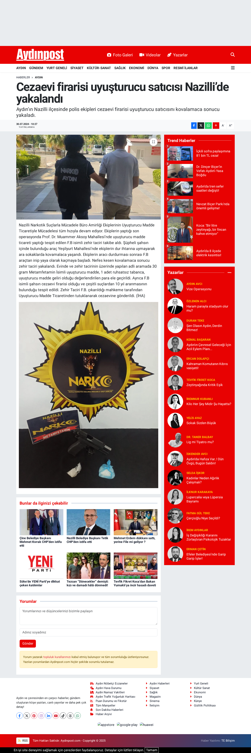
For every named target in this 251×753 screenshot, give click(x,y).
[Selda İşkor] (175, 477)
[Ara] (233, 55)
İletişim (154, 705)
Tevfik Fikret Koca (200, 380)
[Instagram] (41, 715)
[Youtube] (56, 715)
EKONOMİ (136, 68)
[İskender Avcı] (175, 458)
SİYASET (77, 68)
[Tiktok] (63, 715)
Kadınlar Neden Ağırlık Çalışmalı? (202, 480)
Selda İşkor (195, 473)
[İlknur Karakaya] (175, 496)
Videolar (153, 54)
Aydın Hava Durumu (108, 688)
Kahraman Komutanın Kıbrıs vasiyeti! (207, 366)
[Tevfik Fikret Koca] (175, 382)
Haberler (23, 77)
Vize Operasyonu (198, 289)
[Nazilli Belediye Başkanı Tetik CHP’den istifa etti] (88, 522)
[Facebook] (19, 715)
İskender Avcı (196, 454)
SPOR (166, 68)
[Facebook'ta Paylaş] (194, 125)
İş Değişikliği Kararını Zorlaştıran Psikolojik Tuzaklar (208, 537)
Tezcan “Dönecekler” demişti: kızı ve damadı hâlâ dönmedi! (88, 583)
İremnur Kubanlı (199, 399)
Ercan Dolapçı (197, 358)
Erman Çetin (196, 549)
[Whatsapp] (77, 715)
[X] (27, 715)
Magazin (155, 696)
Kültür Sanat (202, 688)
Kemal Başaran (198, 339)
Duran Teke (195, 320)
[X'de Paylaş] (200, 125)
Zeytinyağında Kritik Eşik (204, 385)
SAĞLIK (120, 68)
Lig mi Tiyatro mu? (200, 442)
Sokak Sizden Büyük (201, 423)
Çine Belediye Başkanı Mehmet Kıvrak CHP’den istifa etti (41, 541)
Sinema (154, 701)
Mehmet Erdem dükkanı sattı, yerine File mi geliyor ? (134, 540)
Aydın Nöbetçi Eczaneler (112, 683)
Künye (198, 701)
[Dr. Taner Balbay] (175, 439)
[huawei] (146, 724)
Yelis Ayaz (194, 418)
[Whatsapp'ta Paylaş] (208, 125)
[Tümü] (229, 272)
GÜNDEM (36, 68)
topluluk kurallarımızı (57, 657)
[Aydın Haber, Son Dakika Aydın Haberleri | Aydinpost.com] (40, 55)
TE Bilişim (228, 740)
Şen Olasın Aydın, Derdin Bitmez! (204, 328)
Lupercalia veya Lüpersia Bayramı (204, 499)
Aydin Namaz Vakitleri (110, 692)
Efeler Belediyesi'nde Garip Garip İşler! (206, 556)
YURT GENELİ (56, 68)
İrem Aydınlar (197, 530)
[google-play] (127, 724)
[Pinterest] (34, 715)
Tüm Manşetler (105, 705)
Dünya (198, 696)
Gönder (27, 643)
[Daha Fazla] (216, 125)
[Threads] (70, 715)
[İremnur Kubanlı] (175, 401)
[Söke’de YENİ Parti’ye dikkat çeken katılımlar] (41, 565)
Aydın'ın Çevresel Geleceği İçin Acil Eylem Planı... (208, 347)
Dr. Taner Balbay (199, 437)
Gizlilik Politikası (205, 705)
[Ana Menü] (233, 68)
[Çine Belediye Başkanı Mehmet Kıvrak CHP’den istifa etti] (41, 522)
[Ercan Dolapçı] (175, 363)
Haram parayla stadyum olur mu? (207, 308)
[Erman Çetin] (175, 553)
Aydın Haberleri (160, 683)
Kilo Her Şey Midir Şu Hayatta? (208, 404)
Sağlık (154, 692)
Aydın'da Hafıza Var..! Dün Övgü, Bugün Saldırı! (205, 461)
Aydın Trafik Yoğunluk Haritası (115, 696)
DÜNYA (152, 68)
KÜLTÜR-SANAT (99, 68)
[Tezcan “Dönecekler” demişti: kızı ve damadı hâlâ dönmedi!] (88, 565)
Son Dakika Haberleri (109, 710)
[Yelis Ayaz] (175, 420)
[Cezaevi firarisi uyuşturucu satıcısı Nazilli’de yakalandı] (88, 177)
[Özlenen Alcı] (175, 305)
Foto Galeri (123, 54)
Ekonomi (200, 692)
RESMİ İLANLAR (186, 68)
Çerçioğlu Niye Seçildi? (203, 518)
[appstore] (106, 724)
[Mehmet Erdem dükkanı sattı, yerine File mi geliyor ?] (135, 522)
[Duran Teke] (175, 325)
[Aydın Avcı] (175, 286)
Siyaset (154, 688)
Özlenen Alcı (196, 301)
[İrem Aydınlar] (175, 534)
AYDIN (21, 68)
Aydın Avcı (194, 284)
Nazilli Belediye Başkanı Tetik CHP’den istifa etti (87, 540)
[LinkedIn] (48, 715)
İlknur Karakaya (199, 492)
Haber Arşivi (104, 714)
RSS (25, 740)
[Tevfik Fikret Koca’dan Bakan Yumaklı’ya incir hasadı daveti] (135, 565)
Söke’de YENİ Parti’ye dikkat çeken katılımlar (40, 583)
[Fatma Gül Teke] (175, 515)
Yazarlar (180, 54)
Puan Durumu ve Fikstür (111, 701)
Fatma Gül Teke (198, 513)
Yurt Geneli (201, 683)
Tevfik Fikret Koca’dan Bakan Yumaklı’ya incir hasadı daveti (135, 583)
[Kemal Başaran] (175, 344)
